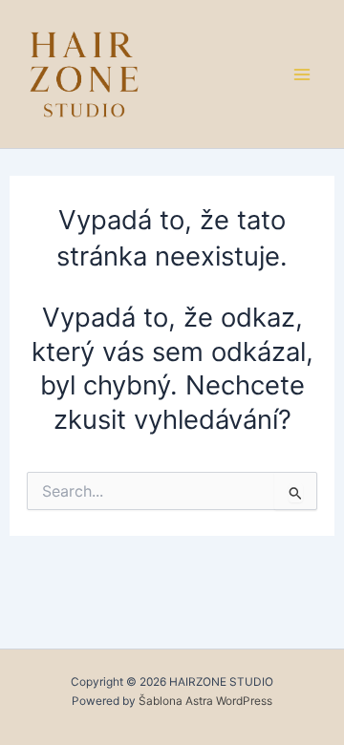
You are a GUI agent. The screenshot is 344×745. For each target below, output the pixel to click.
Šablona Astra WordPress (205, 701)
